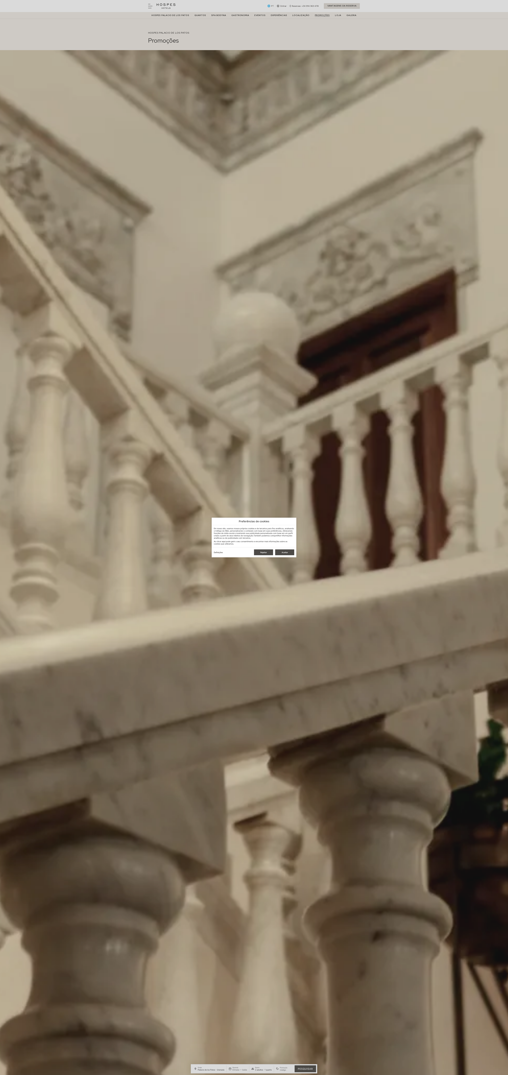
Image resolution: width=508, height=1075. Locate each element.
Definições (218, 552)
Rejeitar (263, 552)
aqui (223, 541)
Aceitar (285, 552)
